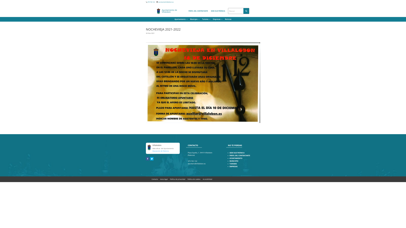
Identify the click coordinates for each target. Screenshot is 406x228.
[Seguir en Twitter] (152, 158)
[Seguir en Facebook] (147, 158)
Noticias (228, 19)
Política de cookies (194, 179)
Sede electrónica (218, 11)
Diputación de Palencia (160, 151)
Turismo (205, 19)
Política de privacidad (177, 179)
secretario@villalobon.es (166, 2)
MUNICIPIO (234, 161)
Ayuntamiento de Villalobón (169, 11)
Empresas (217, 19)
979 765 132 (151, 2)
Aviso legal (164, 179)
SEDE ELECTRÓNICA (237, 153)
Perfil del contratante (198, 11)
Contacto (155, 179)
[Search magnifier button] (246, 11)
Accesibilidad (207, 179)
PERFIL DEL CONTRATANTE (240, 155)
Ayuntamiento (180, 19)
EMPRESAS (233, 166)
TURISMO (233, 164)
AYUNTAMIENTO (236, 158)
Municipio (194, 19)
